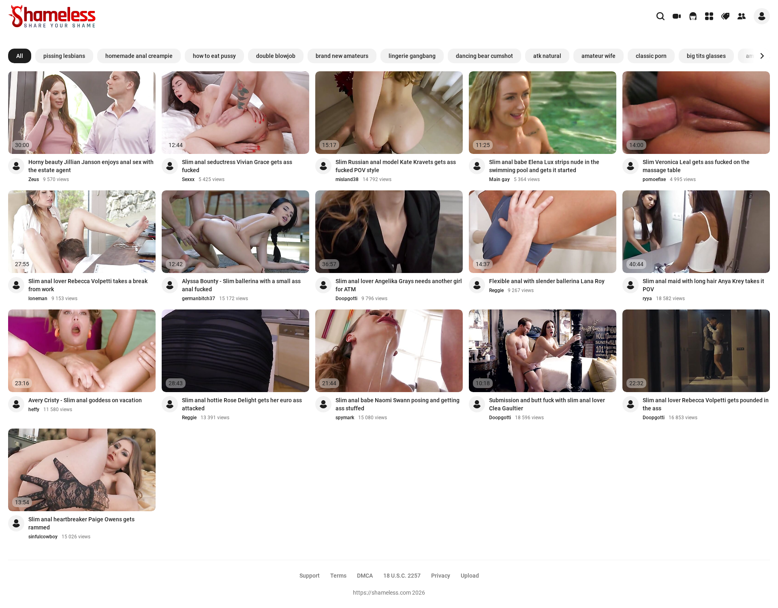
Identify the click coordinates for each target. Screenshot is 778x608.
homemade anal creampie (139, 56)
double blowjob (275, 56)
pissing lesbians (64, 56)
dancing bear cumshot (484, 56)
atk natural (547, 56)
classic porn (651, 56)
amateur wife (598, 56)
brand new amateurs (342, 56)
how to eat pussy (214, 56)
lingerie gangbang (412, 56)
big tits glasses (706, 56)
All (19, 56)
